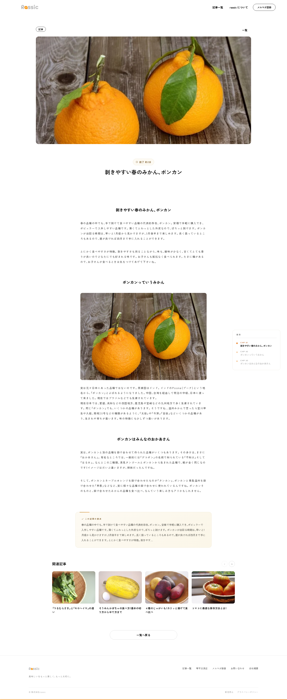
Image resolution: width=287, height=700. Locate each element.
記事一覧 (217, 7)
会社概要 (253, 668)
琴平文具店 (202, 668)
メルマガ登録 (264, 7)
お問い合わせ (237, 668)
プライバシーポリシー (247, 692)
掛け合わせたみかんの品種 (111, 491)
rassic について (239, 7)
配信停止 (229, 692)
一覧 (244, 30)
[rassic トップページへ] (29, 7)
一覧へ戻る (143, 635)
